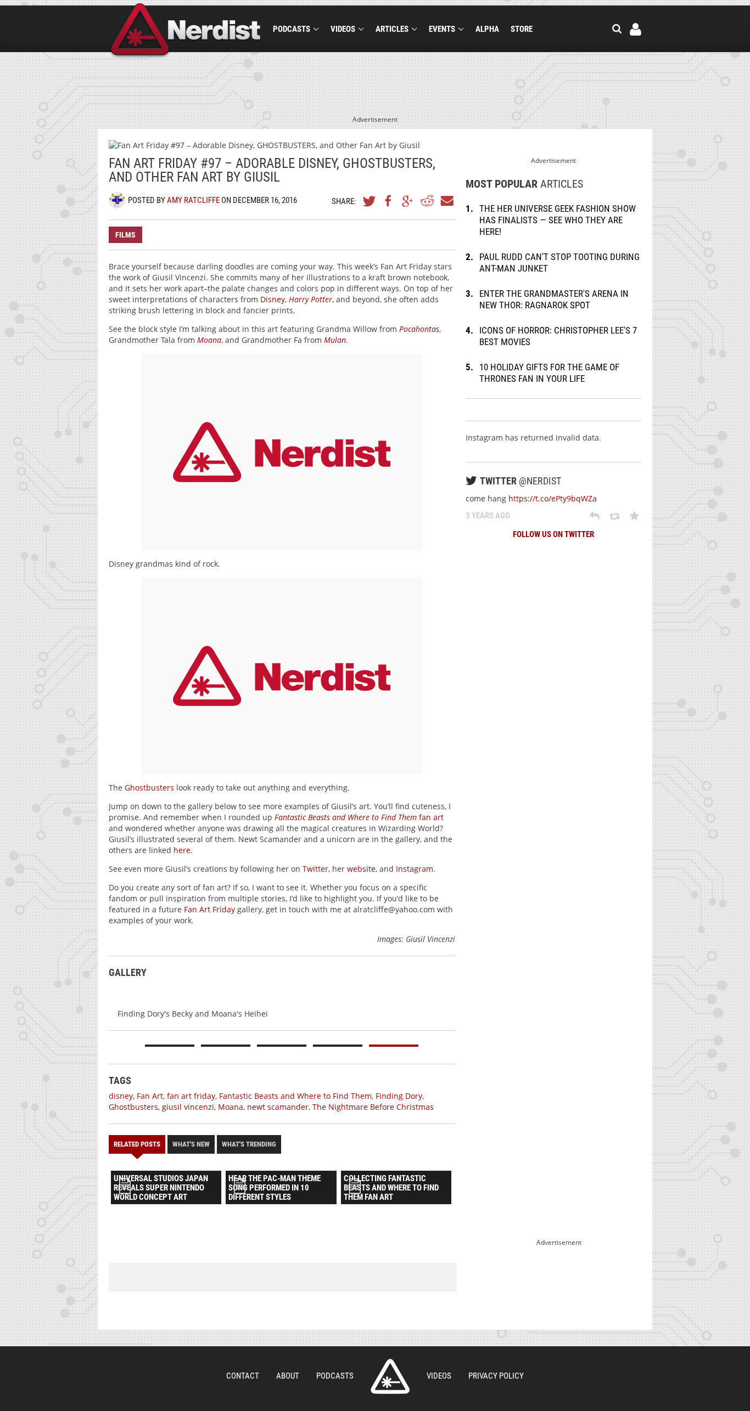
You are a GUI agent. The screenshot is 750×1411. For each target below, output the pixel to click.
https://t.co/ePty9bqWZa (552, 498)
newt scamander (278, 1107)
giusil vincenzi (188, 1107)
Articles (392, 29)
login (635, 29)
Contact (242, 1376)
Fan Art (150, 1096)
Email (446, 201)
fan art (359, 817)
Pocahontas (419, 329)
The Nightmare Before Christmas (373, 1107)
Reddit (427, 201)
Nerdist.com (390, 1376)
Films (125, 234)
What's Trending (249, 1144)
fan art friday (191, 1096)
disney (121, 1096)
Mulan (335, 340)
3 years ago (488, 516)
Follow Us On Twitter (553, 534)
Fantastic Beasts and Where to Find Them (295, 1096)
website (361, 868)
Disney (272, 299)
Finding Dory (399, 1096)
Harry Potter (310, 299)
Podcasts (291, 29)
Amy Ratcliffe (193, 200)
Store (522, 29)
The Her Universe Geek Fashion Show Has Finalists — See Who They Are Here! (557, 220)
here (182, 850)
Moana (209, 340)
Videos (343, 29)
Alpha (487, 29)
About (287, 1376)
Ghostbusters (149, 787)
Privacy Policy (496, 1376)
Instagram (414, 868)
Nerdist (186, 31)
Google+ (408, 201)
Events (442, 29)
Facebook (389, 201)
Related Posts (137, 1144)
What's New (191, 1144)
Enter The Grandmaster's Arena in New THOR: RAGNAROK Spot (554, 299)
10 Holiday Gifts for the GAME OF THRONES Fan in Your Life (549, 373)
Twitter (369, 201)
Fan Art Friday (209, 909)
